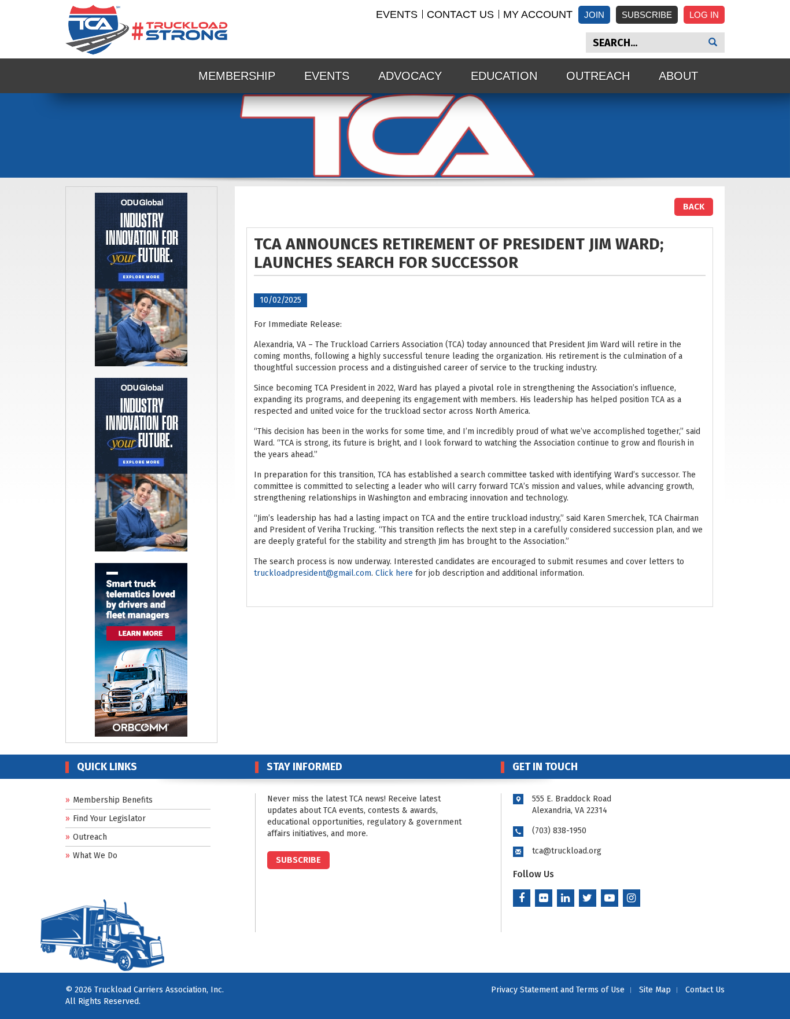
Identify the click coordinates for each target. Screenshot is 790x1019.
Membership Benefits (113, 800)
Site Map (655, 990)
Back (693, 206)
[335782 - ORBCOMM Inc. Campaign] (141, 649)
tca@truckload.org (566, 851)
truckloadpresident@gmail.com (312, 573)
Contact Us (460, 14)
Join (594, 15)
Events (397, 14)
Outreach (598, 75)
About (678, 75)
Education (504, 75)
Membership (236, 75)
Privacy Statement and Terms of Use (558, 990)
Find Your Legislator (109, 818)
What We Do (95, 855)
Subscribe (647, 15)
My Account (538, 14)
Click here (394, 573)
